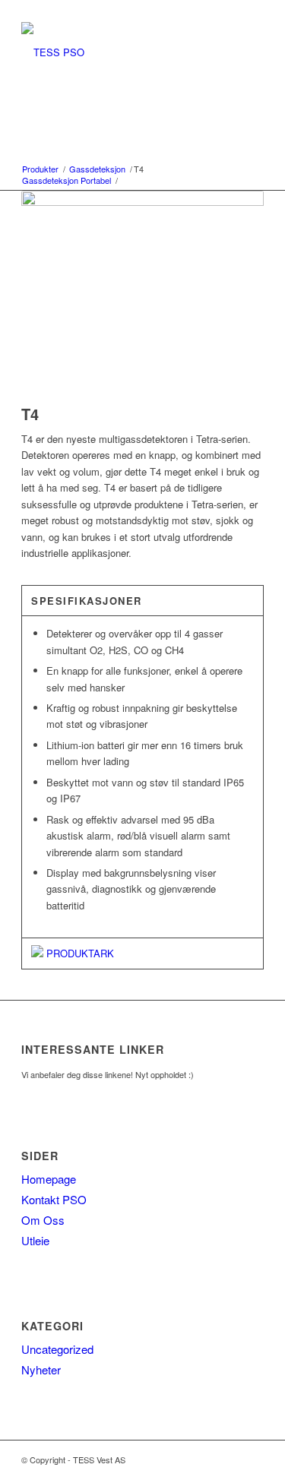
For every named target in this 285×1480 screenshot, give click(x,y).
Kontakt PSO (54, 1199)
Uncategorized (57, 1349)
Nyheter (41, 1369)
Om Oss (43, 1220)
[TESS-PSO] (118, 52)
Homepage (48, 1179)
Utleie (35, 1240)
